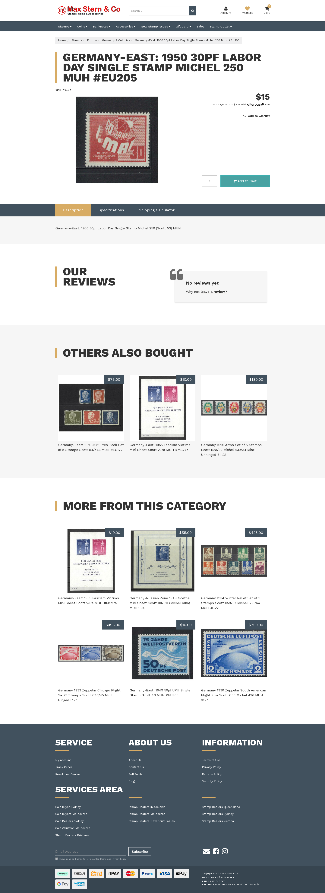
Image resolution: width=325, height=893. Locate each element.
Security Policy (212, 781)
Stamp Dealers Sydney (218, 814)
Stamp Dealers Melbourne (147, 814)
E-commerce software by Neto (218, 877)
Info (267, 104)
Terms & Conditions (96, 859)
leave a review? (214, 292)
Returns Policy (212, 774)
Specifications (111, 210)
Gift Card (183, 26)
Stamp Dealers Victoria (218, 821)
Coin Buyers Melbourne (71, 814)
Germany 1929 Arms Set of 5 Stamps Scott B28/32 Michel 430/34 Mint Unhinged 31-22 (231, 449)
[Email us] (206, 850)
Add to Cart (247, 181)
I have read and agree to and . (93, 859)
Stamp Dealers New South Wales (152, 821)
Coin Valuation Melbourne (72, 828)
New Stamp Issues (155, 26)
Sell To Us (135, 774)
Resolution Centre (67, 774)
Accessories (125, 26)
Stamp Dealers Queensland (221, 807)
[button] (256, 116)
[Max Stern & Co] (89, 10)
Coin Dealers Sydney (69, 821)
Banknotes (101, 26)
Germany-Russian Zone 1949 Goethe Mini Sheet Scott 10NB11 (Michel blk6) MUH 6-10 (160, 603)
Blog (132, 781)
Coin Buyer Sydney (68, 807)
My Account (63, 760)
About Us (135, 760)
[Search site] (192, 10)
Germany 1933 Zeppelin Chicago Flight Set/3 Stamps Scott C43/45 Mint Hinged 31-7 (89, 695)
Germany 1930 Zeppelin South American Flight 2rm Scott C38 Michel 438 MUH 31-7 (233, 695)
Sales (200, 26)
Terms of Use (211, 760)
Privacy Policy (211, 767)
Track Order (63, 767)
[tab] (73, 210)
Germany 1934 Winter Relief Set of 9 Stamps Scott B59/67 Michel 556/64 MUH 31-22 (230, 603)
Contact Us (136, 767)
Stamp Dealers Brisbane (72, 835)
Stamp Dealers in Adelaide (147, 807)
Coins (81, 26)
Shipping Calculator (157, 210)
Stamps (64, 26)
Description (73, 210)
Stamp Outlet (220, 26)
